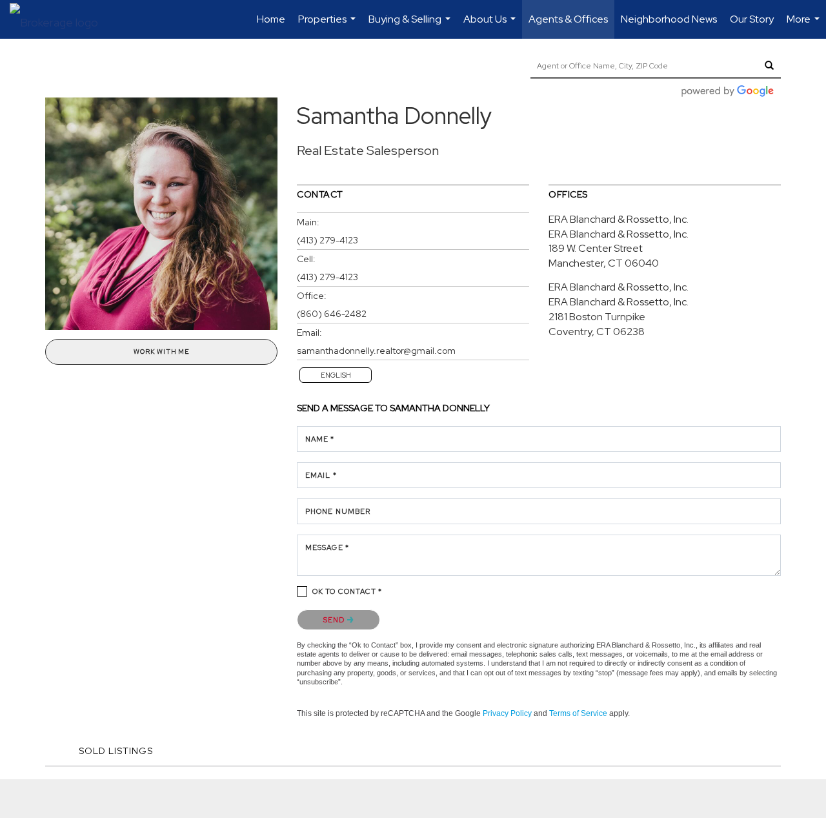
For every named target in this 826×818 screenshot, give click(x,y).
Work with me (161, 351)
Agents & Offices (568, 19)
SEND (335, 619)
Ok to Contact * (347, 591)
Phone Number (337, 511)
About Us (491, 25)
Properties (328, 25)
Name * (320, 439)
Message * (327, 547)
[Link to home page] (60, 19)
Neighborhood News (669, 19)
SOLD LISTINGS (116, 751)
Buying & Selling (411, 25)
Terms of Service (578, 713)
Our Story (752, 19)
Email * (321, 475)
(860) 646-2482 (332, 314)
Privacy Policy (507, 713)
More (805, 25)
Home (271, 19)
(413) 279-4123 (327, 240)
